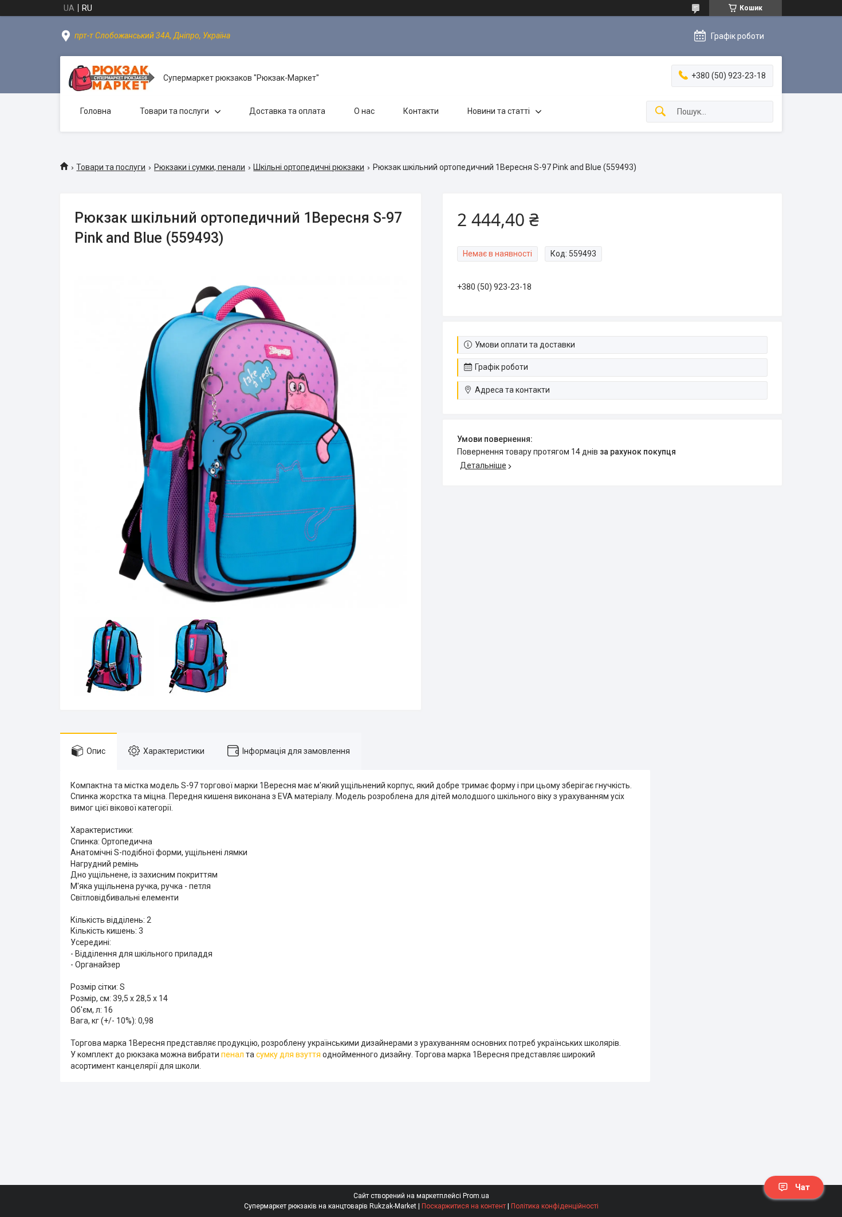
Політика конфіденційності (555, 1206)
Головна (95, 111)
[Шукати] (660, 112)
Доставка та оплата (287, 111)
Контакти (421, 111)
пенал (232, 1054)
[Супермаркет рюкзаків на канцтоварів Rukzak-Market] (112, 78)
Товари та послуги (174, 111)
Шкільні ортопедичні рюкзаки (308, 167)
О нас (364, 111)
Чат (802, 1187)
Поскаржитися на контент (464, 1206)
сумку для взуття (288, 1054)
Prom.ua (476, 1196)
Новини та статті (498, 111)
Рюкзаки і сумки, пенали (199, 167)
